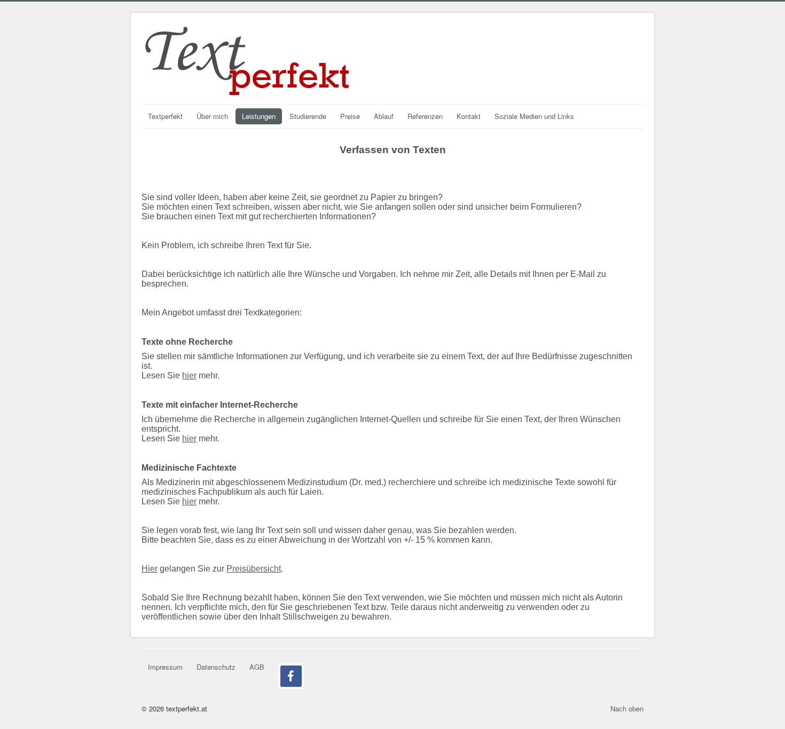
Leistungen (259, 116)
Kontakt (469, 116)
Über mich (212, 116)
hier (189, 375)
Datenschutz (216, 667)
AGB (256, 667)
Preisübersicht (253, 568)
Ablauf (384, 116)
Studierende (307, 116)
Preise (350, 116)
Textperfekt (165, 116)
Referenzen (425, 116)
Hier (150, 568)
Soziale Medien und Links (534, 116)
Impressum (165, 667)
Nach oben (626, 708)
